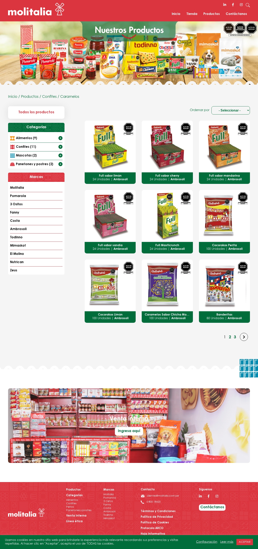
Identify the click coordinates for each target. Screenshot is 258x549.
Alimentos (72, 500)
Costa (15, 221)
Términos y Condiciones (158, 511)
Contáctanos (236, 14)
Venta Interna (76, 516)
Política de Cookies (155, 522)
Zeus (13, 270)
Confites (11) (26, 147)
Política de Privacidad (157, 517)
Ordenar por (199, 110)
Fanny (14, 212)
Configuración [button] (206, 542)
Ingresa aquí (129, 431)
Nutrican (17, 262)
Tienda (191, 14)
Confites (49, 97)
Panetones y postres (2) (34, 164)
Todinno (16, 237)
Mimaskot (18, 245)
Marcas (108, 490)
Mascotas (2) (26, 155)
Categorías (74, 495)
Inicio (176, 14)
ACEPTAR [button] (245, 542)
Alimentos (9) (26, 138)
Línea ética (74, 521)
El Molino (17, 254)
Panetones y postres (78, 510)
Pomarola (18, 196)
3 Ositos (16, 204)
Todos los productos (36, 112)
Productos (211, 14)
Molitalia (17, 188)
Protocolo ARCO (152, 528)
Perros (70, 507)
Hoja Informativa (153, 534)
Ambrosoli (18, 229)
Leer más (226, 542)
